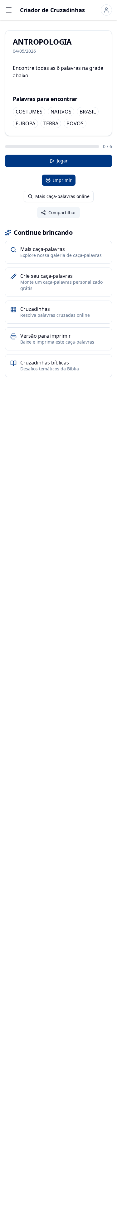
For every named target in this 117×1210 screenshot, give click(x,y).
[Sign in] (106, 10)
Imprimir (62, 180)
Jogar (62, 161)
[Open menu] (8, 10)
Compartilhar (62, 212)
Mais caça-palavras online (62, 196)
